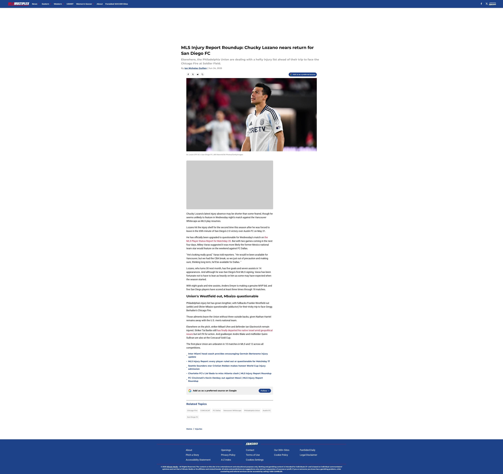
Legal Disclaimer (308, 455)
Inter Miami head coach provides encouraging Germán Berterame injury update (228, 355)
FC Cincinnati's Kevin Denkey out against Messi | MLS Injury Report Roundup (225, 379)
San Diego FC (192, 417)
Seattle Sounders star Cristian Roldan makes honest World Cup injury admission (227, 367)
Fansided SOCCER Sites (116, 4)
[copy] (202, 74)
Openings (226, 450)
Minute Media (172, 467)
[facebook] (481, 4)
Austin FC (267, 410)
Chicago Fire (192, 410)
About (100, 4)
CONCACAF (205, 410)
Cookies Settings (255, 459)
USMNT (70, 4)
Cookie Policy (281, 455)
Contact (250, 450)
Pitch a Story (192, 455)
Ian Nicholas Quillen (195, 68)
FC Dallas (217, 410)
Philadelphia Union (252, 410)
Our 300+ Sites (281, 450)
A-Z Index (226, 459)
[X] (487, 4)
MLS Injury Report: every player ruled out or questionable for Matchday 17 (229, 361)
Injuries (198, 429)
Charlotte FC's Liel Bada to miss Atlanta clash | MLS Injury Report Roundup (229, 373)
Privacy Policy (228, 455)
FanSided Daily (307, 450)
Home (189, 429)
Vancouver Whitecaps (232, 410)
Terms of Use (253, 455)
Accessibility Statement (198, 459)
